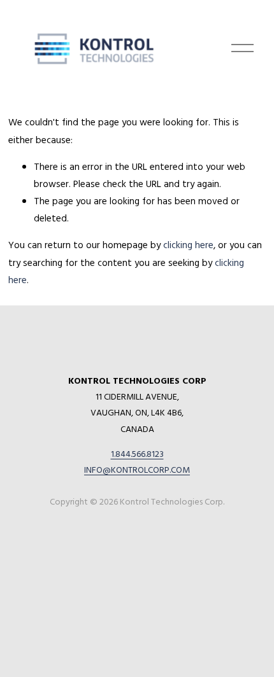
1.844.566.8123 (137, 453)
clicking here (188, 244)
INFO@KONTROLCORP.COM (137, 469)
